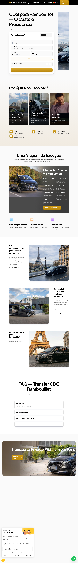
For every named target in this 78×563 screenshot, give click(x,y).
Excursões (36, 2)
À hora (29, 2)
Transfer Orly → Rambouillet (58, 314)
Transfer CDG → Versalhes (16, 268)
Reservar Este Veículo (51, 207)
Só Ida (43, 35)
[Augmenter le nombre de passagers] (50, 64)
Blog (44, 2)
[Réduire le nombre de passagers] (47, 64)
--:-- (36, 54)
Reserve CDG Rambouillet (16, 348)
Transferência (21, 2)
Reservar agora (15, 457)
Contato (50, 2)
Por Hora (49, 35)
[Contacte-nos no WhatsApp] (73, 558)
